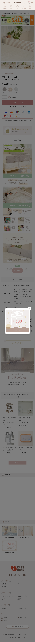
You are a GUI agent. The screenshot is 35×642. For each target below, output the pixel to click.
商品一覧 (4, 584)
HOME (4, 13)
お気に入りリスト (24, 617)
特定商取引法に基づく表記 (9, 634)
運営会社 (20, 599)
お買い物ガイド (6, 608)
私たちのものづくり (23, 596)
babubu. (9, 13)
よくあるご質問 (22, 608)
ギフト (19, 584)
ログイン (6, 617)
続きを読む (17, 270)
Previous (3, 44)
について (7, 596)
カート (5, 620)
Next (32, 44)
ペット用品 (5, 587)
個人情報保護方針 (22, 634)
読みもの (4, 599)
